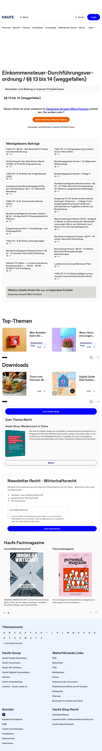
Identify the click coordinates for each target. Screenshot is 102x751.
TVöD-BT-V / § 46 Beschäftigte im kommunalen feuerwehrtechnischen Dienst (74, 275)
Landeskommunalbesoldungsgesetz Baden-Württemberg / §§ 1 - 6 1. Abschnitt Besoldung (25, 189)
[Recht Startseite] (8, 17)
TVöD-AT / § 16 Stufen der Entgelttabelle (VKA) (26, 175)
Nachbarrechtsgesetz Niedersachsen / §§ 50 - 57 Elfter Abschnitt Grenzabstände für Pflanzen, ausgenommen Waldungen (74, 186)
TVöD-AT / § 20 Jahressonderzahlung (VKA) (24, 202)
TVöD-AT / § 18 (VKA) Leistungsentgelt (25, 241)
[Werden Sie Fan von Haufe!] (3, 714)
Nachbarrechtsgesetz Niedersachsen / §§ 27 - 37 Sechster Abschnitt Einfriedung (26, 252)
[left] (91, 612)
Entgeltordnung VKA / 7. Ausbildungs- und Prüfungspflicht (27, 229)
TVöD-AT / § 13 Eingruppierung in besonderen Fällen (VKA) (74, 150)
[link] (6, 27)
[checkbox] (9, 516)
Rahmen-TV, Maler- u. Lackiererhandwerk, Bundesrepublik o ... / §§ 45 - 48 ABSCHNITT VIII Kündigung (27, 266)
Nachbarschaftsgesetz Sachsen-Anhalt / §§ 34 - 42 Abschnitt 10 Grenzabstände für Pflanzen (27, 216)
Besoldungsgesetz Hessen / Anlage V (72, 173)
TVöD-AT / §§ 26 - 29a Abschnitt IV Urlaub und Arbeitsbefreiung (27, 150)
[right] (96, 612)
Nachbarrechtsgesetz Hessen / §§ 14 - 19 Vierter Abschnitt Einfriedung (74, 237)
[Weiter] (97, 357)
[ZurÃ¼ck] (91, 357)
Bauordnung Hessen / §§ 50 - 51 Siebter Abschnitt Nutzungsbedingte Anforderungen (73, 251)
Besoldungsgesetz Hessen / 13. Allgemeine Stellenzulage (75, 162)
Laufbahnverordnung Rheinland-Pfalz (72, 263)
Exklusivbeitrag (37, 344)
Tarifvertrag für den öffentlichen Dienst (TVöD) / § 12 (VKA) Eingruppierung (25, 162)
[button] (93, 17)
